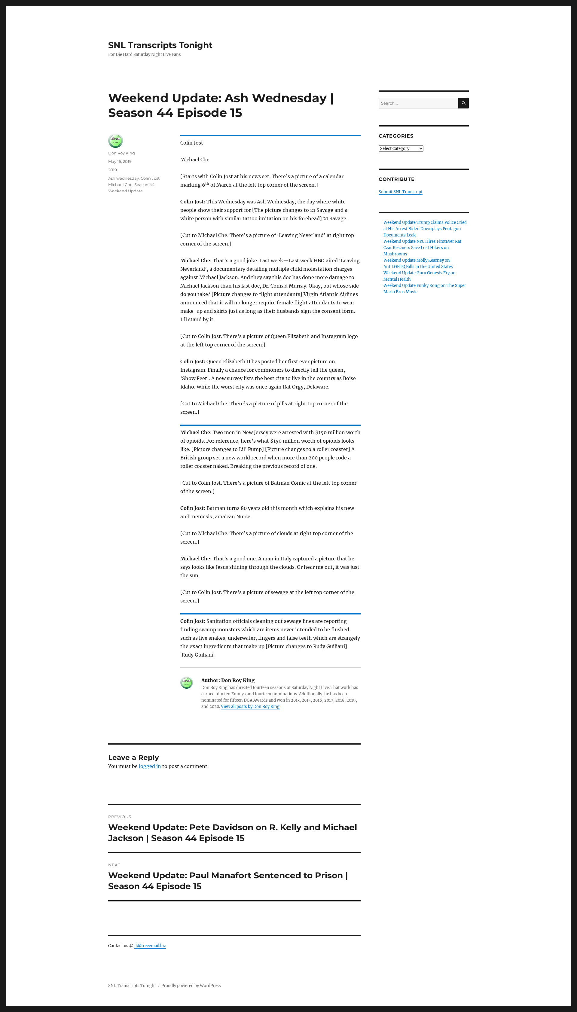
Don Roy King (121, 153)
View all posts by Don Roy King (250, 706)
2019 (112, 169)
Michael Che (120, 184)
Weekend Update (125, 190)
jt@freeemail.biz (150, 945)
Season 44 (144, 184)
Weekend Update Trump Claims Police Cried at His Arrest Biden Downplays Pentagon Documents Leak (425, 229)
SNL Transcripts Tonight (160, 45)
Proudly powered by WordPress (191, 985)
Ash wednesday (123, 178)
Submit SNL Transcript (401, 191)
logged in (150, 766)
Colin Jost (150, 178)
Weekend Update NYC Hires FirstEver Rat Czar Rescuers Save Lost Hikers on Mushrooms (422, 248)
